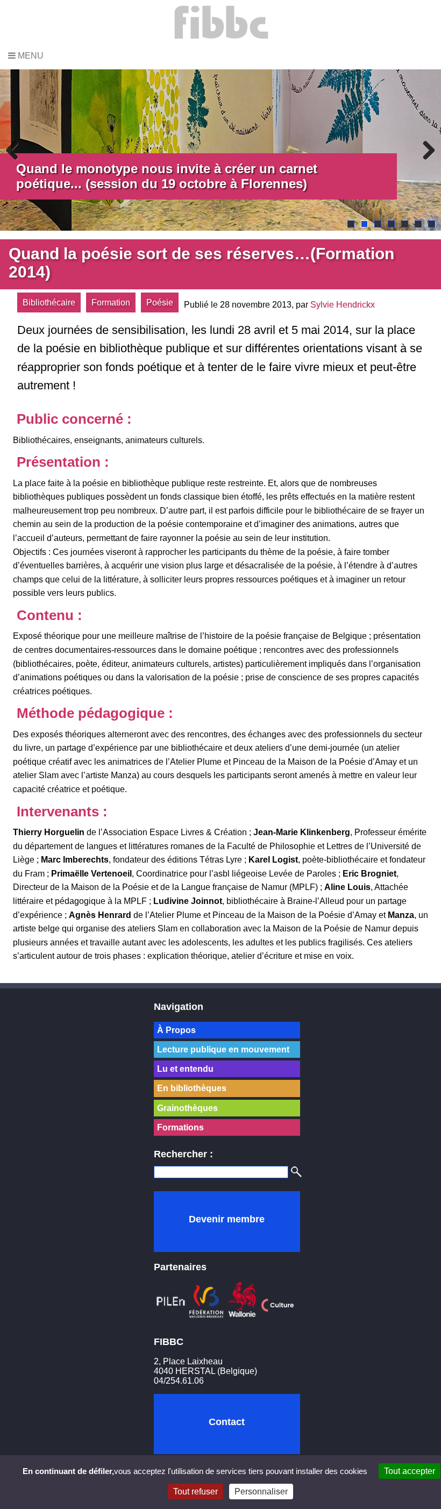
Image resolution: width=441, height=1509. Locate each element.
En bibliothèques (191, 1088)
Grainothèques (187, 1108)
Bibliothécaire (49, 302)
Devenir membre (227, 1219)
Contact (227, 1422)
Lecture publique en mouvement (223, 1049)
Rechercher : (183, 1154)
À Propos (176, 1030)
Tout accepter (409, 1471)
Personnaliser (261, 1491)
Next (425, 150)
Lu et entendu (185, 1068)
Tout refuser (195, 1491)
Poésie (159, 302)
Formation (110, 302)
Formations (180, 1127)
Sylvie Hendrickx (342, 304)
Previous (16, 150)
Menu (30, 55)
